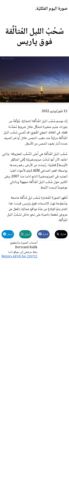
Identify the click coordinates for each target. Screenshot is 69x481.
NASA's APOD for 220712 (19, 256)
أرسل (27, 234)
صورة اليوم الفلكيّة (51, 9)
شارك (62, 234)
